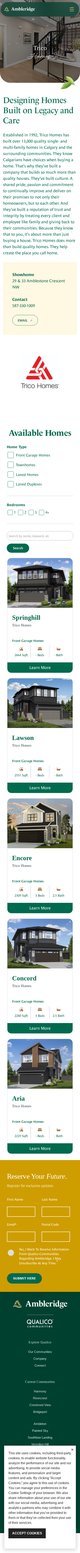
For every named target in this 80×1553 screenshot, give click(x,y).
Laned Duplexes (29, 484)
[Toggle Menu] (72, 9)
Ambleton (40, 1424)
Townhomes (25, 465)
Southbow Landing (40, 1437)
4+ (47, 512)
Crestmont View (40, 1405)
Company (40, 1358)
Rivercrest (40, 1398)
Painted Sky (40, 1430)
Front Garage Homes (33, 455)
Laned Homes (27, 474)
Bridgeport (40, 1412)
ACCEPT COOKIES (27, 1533)
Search (18, 548)
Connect (40, 1365)
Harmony (40, 1391)
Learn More (51, 667)
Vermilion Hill (40, 1444)
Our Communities (40, 1352)
